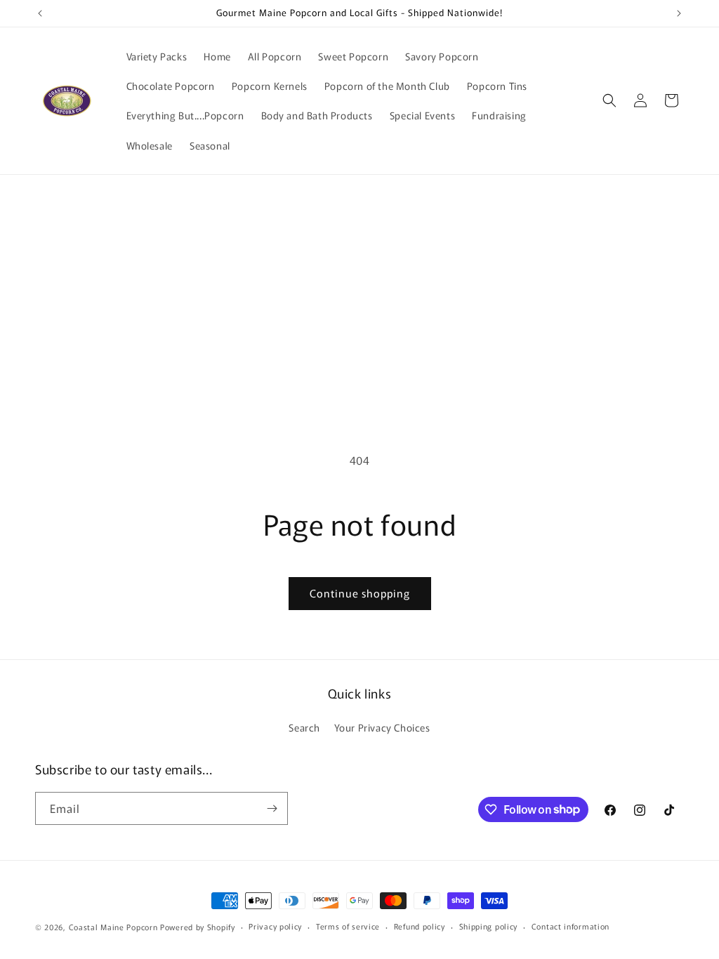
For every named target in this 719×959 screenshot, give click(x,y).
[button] (609, 100)
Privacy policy (275, 926)
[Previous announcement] (40, 13)
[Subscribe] (271, 808)
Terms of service (348, 926)
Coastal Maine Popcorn (113, 926)
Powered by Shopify (197, 926)
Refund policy (419, 926)
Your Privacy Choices (382, 727)
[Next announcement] (679, 13)
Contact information (570, 926)
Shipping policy (488, 926)
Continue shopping (360, 593)
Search (304, 727)
